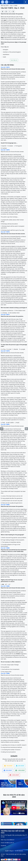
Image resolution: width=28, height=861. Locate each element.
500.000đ (8, 770)
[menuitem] (2, 2)
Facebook (3, 845)
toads (4, 57)
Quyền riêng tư (9, 851)
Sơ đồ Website (19, 851)
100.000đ (8, 766)
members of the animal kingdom (12, 52)
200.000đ (20, 766)
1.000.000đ (19, 770)
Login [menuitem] (11, 2)
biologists (5, 49)
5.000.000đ (14, 775)
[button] (2, 2)
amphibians (6, 54)
